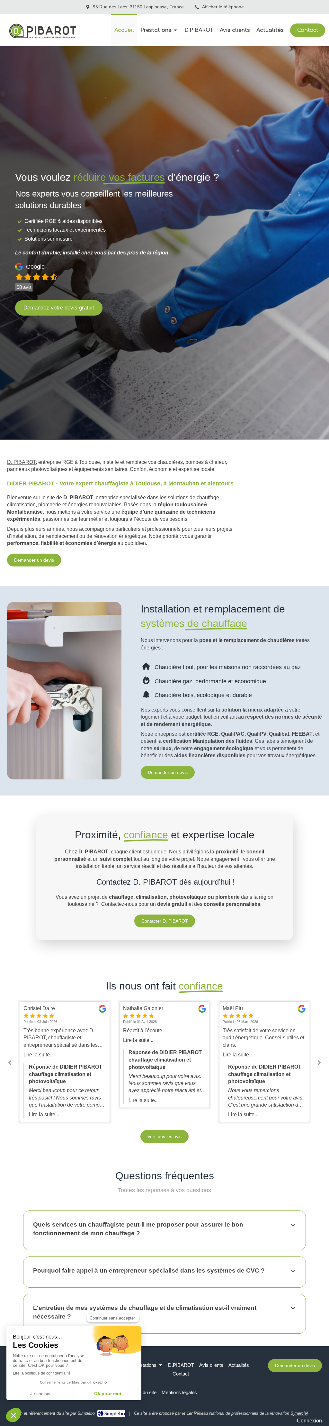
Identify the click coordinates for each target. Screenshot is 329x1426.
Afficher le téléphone (223, 7)
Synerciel (299, 1413)
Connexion (309, 1420)
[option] (125, 1054)
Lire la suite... (99, 1040)
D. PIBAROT (21, 462)
